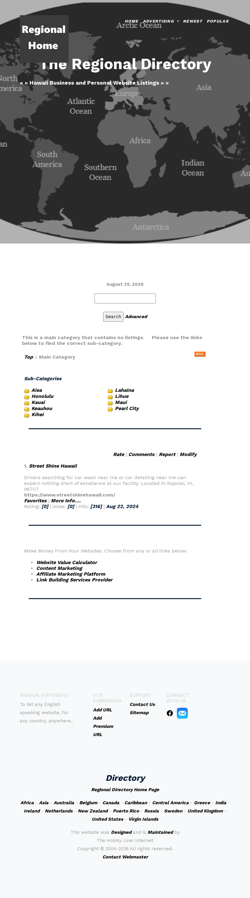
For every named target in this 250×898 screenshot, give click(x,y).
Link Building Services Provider (74, 580)
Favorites (35, 500)
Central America (170, 802)
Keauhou (41, 408)
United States (107, 819)
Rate (118, 454)
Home (131, 21)
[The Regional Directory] (44, 38)
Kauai (38, 402)
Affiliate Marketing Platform (70, 574)
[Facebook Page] (169, 713)
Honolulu (42, 396)
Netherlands (59, 811)
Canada (110, 802)
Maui (121, 402)
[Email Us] (182, 713)
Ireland (32, 811)
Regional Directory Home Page (125, 789)
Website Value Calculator (66, 562)
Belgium (88, 802)
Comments (141, 454)
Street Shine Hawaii (53, 466)
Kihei (37, 414)
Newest (192, 21)
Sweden (173, 811)
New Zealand (93, 811)
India (220, 802)
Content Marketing (59, 568)
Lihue (121, 396)
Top (28, 357)
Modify (188, 454)
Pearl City (127, 408)
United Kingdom (205, 811)
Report (167, 454)
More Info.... (66, 500)
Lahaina (124, 390)
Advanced (136, 316)
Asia (43, 802)
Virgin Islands (143, 819)
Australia (64, 802)
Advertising (158, 21)
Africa (27, 802)
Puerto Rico (126, 811)
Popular (218, 21)
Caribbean (135, 802)
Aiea (36, 390)
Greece (202, 802)
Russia (151, 811)
